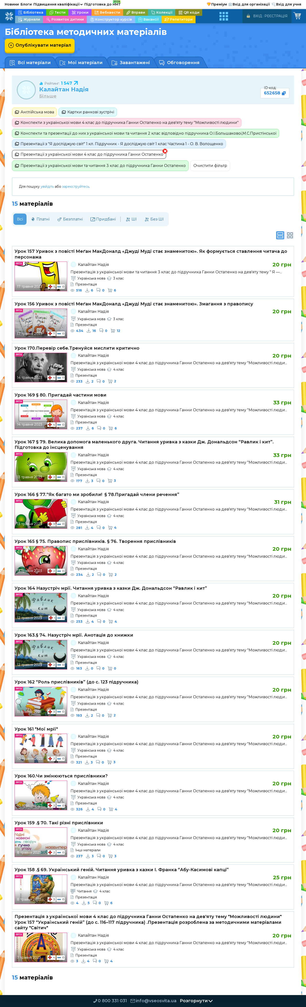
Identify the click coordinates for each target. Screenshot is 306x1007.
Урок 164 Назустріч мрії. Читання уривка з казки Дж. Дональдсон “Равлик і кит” (111, 588)
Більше (47, 96)
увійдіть (47, 186)
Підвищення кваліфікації (58, 4)
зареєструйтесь (75, 186)
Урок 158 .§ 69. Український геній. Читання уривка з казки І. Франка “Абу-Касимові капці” (122, 869)
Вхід (257, 16)
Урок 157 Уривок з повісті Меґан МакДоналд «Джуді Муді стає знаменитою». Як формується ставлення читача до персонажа (151, 254)
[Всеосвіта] (9, 16)
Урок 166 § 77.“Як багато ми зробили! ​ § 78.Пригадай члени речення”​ (97, 494)
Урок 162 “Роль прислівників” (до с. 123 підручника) (76, 682)
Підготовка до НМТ (102, 3)
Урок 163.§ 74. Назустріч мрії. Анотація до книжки (74, 635)
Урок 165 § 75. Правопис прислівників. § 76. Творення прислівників (95, 541)
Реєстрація (276, 16)
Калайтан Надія (64, 89)
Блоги (26, 4)
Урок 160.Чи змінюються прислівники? (61, 776)
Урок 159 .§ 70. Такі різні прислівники (59, 822)
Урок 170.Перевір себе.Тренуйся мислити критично (77, 348)
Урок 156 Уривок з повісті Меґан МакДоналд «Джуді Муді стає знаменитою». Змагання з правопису (134, 304)
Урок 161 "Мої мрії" (36, 729)
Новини (12, 4)
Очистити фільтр (210, 165)
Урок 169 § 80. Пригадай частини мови (60, 395)
